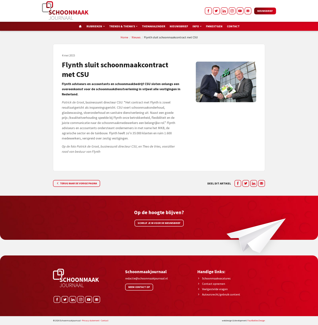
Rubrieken (94, 26)
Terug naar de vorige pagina (78, 183)
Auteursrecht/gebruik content (221, 294)
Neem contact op (139, 287)
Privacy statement (90, 320)
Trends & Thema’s (122, 26)
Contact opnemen (213, 284)
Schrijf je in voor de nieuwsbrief (159, 223)
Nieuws (136, 37)
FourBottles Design (243, 320)
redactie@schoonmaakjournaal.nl (146, 278)
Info (195, 26)
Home (124, 37)
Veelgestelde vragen (215, 289)
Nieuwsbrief (265, 11)
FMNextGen (214, 26)
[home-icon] (80, 26)
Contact (233, 26)
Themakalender (153, 26)
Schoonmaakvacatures (216, 278)
